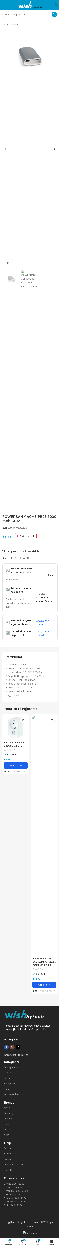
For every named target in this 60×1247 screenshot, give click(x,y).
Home (5, 24)
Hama (7, 1124)
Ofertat (8, 1148)
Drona (7, 1078)
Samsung (9, 1113)
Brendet (8, 1153)
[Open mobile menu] (4, 5)
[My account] (56, 5)
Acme (15, 24)
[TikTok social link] (18, 1047)
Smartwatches (11, 1094)
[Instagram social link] (12, 1047)
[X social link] (15, 558)
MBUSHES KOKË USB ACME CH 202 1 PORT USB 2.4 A (44, 962)
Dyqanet (8, 1158)
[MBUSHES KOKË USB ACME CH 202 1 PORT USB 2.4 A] (44, 835)
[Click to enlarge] (8, 262)
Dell (6, 1129)
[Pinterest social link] (20, 558)
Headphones (10, 1083)
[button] (5, 149)
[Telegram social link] (28, 558)
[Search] (54, 14)
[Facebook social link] (11, 558)
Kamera (8, 1088)
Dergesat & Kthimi (13, 1164)
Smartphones (11, 1067)
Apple (7, 1107)
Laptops (8, 1072)
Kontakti (8, 1170)
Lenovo (8, 1118)
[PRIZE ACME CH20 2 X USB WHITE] (16, 727)
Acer (6, 1134)
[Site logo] (30, 4)
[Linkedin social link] (24, 558)
